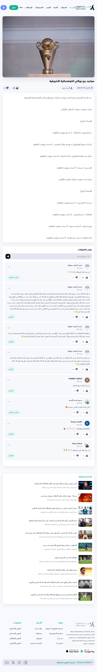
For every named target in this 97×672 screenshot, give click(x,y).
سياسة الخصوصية (56, 633)
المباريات (63, 7)
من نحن (60, 638)
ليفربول (39, 638)
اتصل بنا (60, 643)
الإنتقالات (28, 7)
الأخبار (55, 7)
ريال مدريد (38, 628)
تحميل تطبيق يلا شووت (54, 628)
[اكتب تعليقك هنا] (8, 256)
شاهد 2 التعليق (14, 412)
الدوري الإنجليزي (15, 628)
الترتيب (48, 7)
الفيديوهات (39, 7)
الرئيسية (72, 7)
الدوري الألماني (15, 643)
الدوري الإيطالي (15, 638)
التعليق (11, 317)
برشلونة (39, 633)
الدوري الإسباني (15, 633)
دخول (14, 7)
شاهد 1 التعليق (14, 277)
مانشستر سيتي (36, 643)
